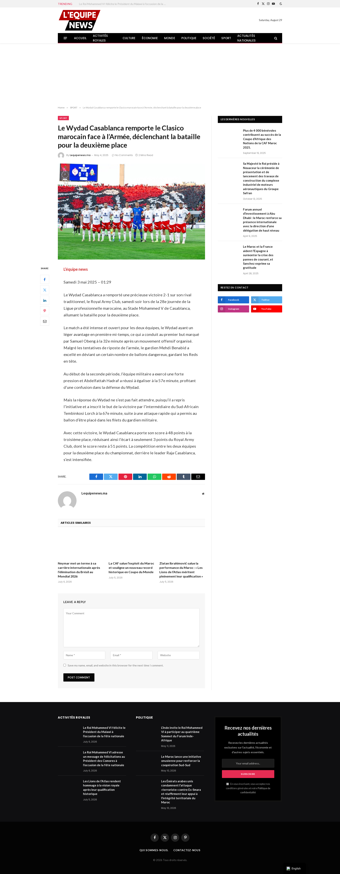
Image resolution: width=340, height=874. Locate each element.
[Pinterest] (44, 310)
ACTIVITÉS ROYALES (100, 38)
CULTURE (129, 38)
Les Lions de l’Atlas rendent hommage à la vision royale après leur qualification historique (102, 787)
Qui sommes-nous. (154, 850)
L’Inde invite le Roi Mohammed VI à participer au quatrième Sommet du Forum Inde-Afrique (181, 734)
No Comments (124, 155)
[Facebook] (44, 279)
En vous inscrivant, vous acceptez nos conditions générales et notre (248, 788)
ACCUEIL (80, 38)
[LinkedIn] (44, 300)
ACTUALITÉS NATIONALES (246, 38)
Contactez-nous (186, 850)
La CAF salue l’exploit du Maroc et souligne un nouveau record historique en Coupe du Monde (131, 567)
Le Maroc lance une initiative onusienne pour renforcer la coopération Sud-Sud (181, 761)
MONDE (169, 38)
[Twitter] (44, 290)
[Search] (275, 38)
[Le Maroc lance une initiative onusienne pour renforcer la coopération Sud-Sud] (147, 761)
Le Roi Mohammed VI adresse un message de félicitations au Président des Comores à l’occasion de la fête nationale (104, 758)
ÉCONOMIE (150, 38)
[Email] (44, 321)
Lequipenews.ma (80, 155)
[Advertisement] (170, 74)
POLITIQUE (189, 38)
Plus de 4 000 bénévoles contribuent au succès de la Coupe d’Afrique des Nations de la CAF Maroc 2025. (262, 139)
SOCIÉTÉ (209, 38)
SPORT (226, 38)
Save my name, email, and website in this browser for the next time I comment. (116, 665)
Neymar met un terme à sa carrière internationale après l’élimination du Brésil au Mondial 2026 (79, 569)
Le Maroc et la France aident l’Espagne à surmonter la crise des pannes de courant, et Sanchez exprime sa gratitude (258, 257)
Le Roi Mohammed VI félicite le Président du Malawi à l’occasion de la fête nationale (123, 4)
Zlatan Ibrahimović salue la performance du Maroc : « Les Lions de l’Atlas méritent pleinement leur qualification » (181, 569)
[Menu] (65, 38)
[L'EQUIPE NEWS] (79, 20)
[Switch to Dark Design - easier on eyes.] (280, 3)
